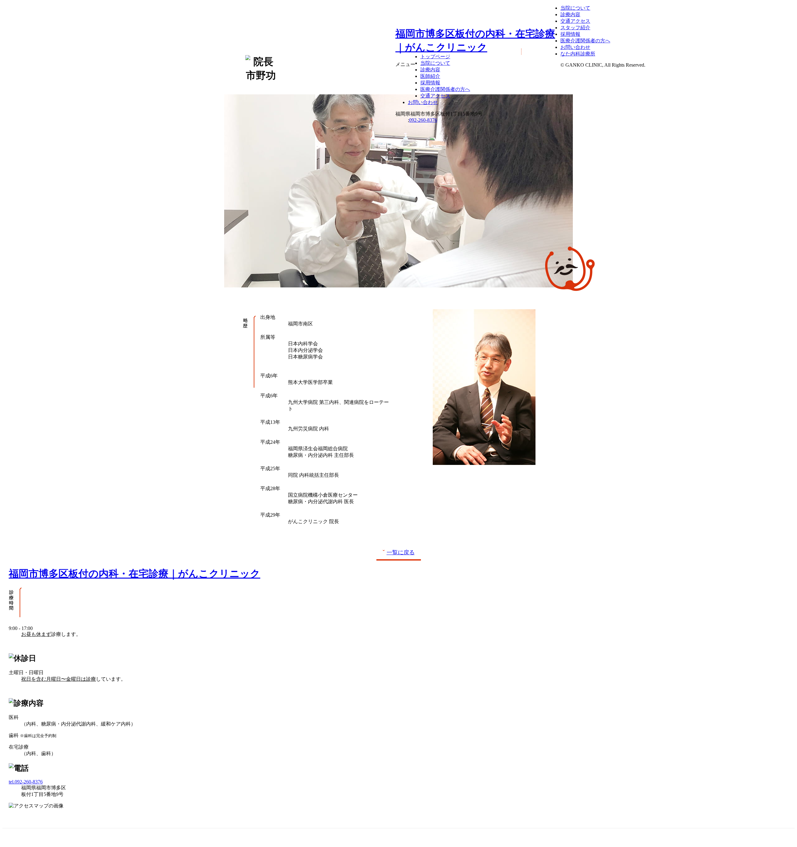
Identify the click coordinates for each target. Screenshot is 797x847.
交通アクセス (435, 95)
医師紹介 (430, 76)
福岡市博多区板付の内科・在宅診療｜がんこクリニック (134, 573)
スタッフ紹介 (575, 27)
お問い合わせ (423, 102)
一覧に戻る (401, 552)
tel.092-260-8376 (26, 781)
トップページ (435, 56)
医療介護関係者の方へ (445, 89)
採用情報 (430, 82)
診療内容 (430, 69)
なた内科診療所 (577, 53)
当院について (435, 63)
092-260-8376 (423, 120)
